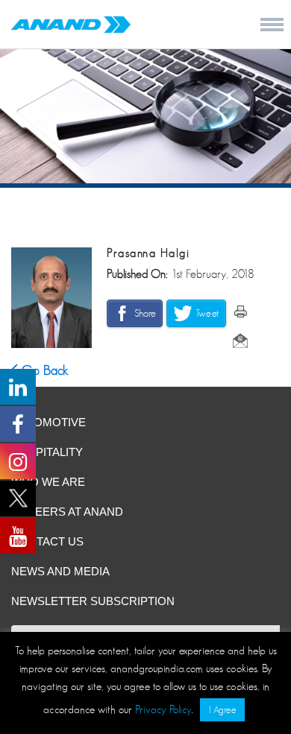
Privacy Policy (163, 709)
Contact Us (47, 541)
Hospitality (47, 452)
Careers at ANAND (67, 511)
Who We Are (48, 481)
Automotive (48, 422)
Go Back (43, 370)
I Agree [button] (222, 709)
